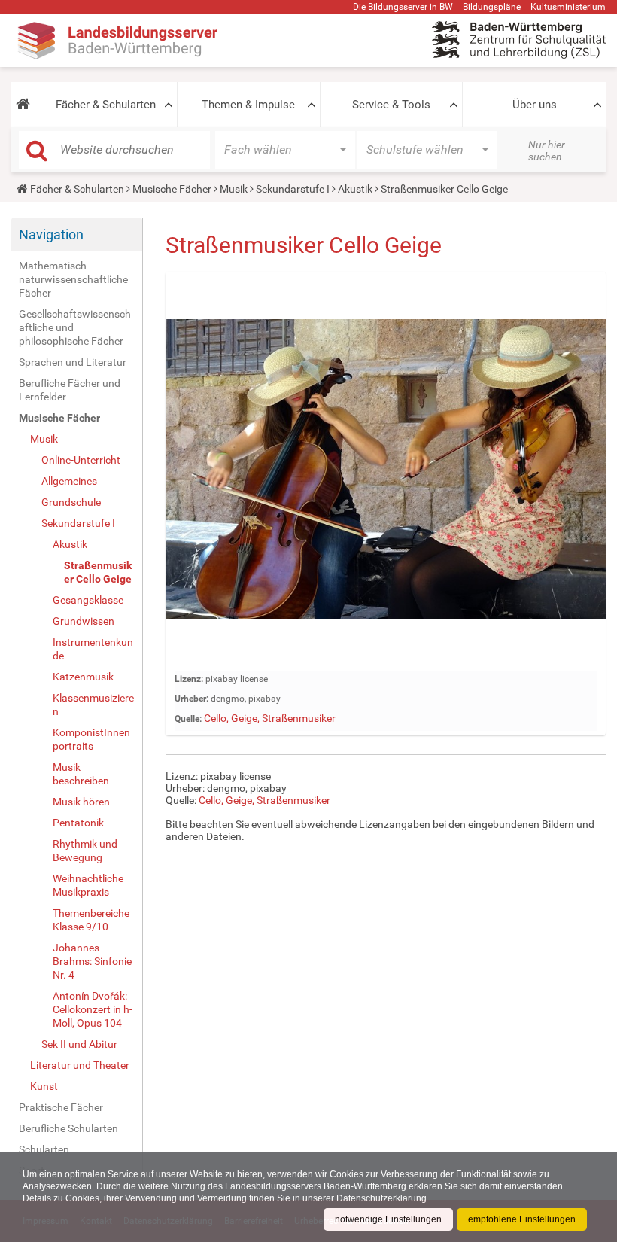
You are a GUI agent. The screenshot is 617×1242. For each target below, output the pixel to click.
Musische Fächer (171, 189)
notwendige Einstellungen (388, 1219)
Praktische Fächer (61, 1107)
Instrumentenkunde (93, 649)
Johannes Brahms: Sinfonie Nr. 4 (92, 961)
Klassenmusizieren (93, 704)
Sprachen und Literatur (72, 362)
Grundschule (71, 502)
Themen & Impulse (248, 104)
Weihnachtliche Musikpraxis (88, 885)
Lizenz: (189, 679)
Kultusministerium (568, 7)
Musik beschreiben (81, 774)
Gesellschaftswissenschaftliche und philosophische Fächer (75, 327)
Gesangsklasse (88, 600)
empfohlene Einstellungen (522, 1219)
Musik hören (81, 802)
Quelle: (188, 719)
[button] (23, 104)
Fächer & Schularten (106, 104)
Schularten (44, 1149)
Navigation (51, 234)
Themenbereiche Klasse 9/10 (91, 920)
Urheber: (191, 698)
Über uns (534, 104)
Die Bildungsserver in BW (403, 7)
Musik (234, 189)
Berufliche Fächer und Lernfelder (69, 390)
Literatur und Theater (79, 1065)
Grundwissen (83, 621)
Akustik (355, 189)
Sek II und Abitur (79, 1044)
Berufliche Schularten (68, 1128)
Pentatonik (78, 823)
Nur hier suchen (546, 151)
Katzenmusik (83, 677)
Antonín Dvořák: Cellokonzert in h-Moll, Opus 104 (92, 1009)
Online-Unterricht (80, 460)
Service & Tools (391, 104)
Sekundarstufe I (293, 189)
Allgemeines (69, 481)
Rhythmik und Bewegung (85, 850)
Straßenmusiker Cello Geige (98, 572)
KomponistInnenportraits (91, 739)
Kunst (44, 1086)
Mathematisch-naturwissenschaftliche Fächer (73, 279)
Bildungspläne (492, 7)
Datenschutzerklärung (381, 1198)
